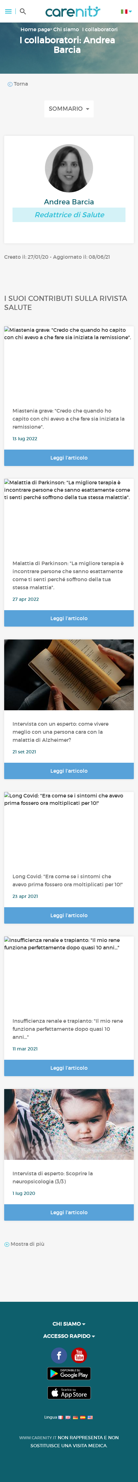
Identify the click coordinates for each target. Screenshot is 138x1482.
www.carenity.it (37, 1437)
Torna (20, 83)
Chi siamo (66, 29)
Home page (35, 29)
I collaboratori (100, 29)
